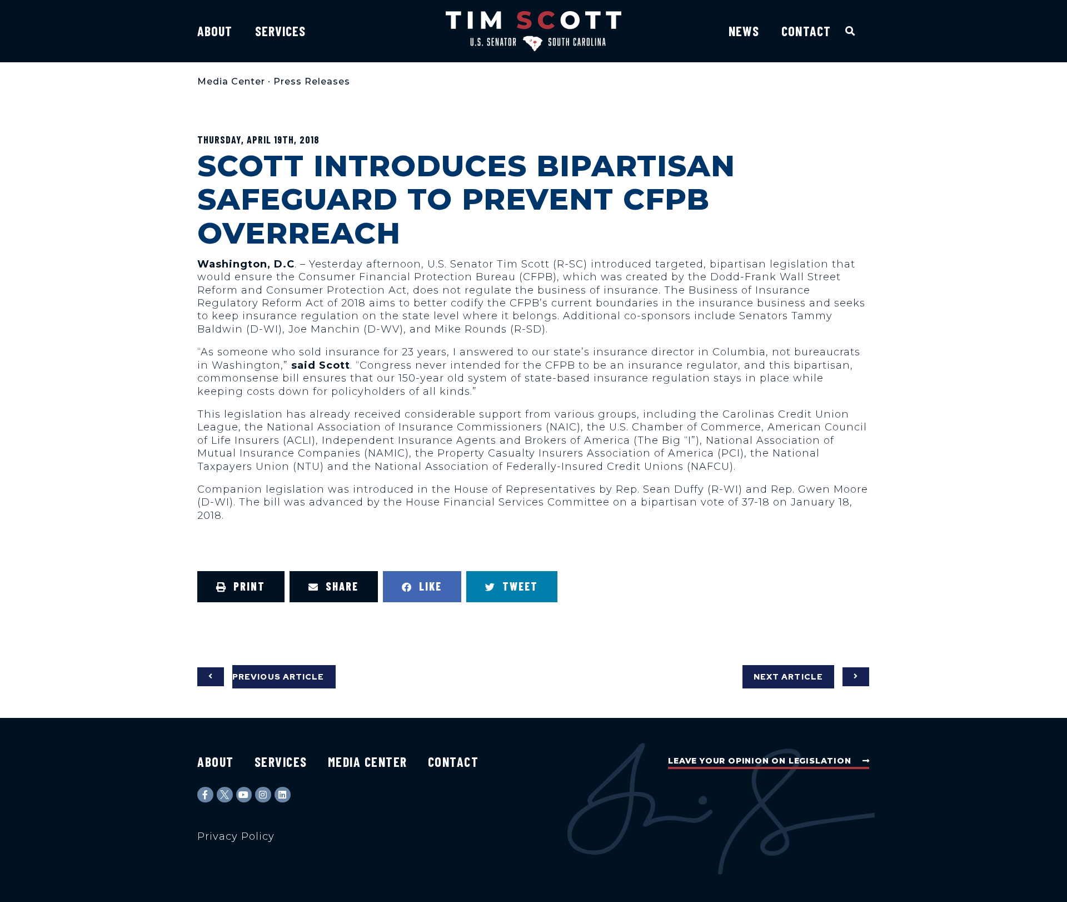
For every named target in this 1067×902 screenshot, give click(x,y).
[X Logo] (225, 795)
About (215, 31)
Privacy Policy (236, 836)
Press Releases (311, 81)
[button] (850, 31)
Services (280, 31)
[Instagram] (263, 795)
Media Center (231, 81)
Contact (806, 31)
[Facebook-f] (205, 795)
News (744, 31)
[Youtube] (244, 795)
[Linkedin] (283, 795)
